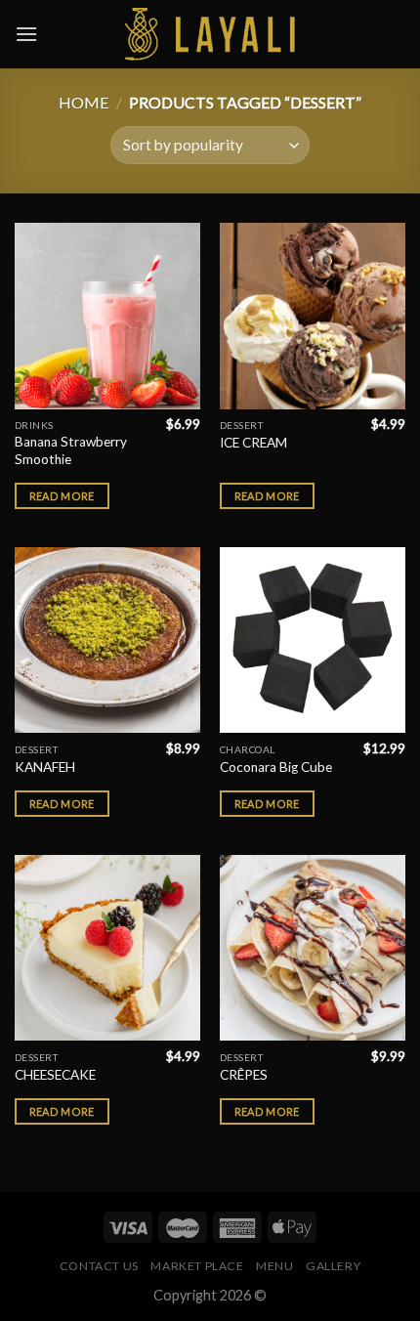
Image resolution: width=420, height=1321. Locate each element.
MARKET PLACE (196, 1265)
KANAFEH (45, 767)
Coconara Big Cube (276, 767)
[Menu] (26, 34)
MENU (274, 1265)
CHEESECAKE (55, 1075)
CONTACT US (99, 1265)
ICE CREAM (253, 442)
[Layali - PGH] (210, 34)
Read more (62, 496)
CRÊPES (244, 1075)
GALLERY (333, 1265)
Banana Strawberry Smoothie (71, 450)
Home (83, 102)
